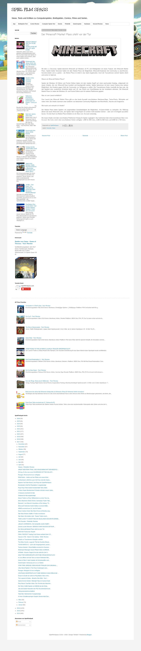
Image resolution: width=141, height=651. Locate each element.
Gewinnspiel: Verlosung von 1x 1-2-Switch (30, 563)
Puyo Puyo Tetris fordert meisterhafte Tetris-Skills (32, 488)
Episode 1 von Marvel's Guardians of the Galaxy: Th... (34, 503)
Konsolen (49, 128)
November (21, 447)
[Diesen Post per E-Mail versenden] (63, 125)
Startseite (85, 135)
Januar (20, 605)
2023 (18, 426)
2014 (18, 613)
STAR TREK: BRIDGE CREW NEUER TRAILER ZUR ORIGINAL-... (38, 565)
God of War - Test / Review (33, 338)
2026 (18, 418)
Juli (19, 457)
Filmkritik (67, 24)
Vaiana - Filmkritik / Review (26, 467)
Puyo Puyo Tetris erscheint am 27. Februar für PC (40, 402)
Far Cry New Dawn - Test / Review (36, 370)
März (20, 600)
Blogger (89, 635)
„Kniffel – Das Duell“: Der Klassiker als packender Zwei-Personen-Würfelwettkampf (31, 188)
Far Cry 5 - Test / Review (33, 316)
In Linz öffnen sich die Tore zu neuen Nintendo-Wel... (34, 557)
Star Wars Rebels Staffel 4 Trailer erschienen (31, 513)
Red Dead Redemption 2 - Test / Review (38, 359)
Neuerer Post (46, 135)
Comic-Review (34, 24)
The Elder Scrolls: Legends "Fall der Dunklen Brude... (34, 542)
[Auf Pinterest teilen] (72, 125)
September (21, 452)
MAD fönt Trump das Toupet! (26, 531)
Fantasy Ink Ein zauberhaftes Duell (31, 147)
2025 (18, 421)
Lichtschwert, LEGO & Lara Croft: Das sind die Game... (34, 480)
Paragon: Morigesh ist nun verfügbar (29, 570)
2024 (18, 423)
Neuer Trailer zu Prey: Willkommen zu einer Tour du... (34, 498)
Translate (29, 232)
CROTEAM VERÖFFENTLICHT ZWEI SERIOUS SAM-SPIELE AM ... (38, 573)
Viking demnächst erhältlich (26, 591)
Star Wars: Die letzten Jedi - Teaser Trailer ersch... (33, 516)
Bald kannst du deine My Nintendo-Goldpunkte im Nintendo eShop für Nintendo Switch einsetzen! (55, 392)
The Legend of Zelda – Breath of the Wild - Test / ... (33, 578)
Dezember (21, 444)
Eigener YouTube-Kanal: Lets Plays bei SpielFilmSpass (34, 482)
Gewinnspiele (77, 24)
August (20, 454)
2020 (18, 434)
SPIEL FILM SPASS (30, 9)
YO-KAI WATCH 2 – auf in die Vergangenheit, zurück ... (34, 544)
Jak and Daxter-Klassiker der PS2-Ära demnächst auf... (34, 588)
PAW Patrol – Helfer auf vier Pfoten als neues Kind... (33, 477)
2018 (18, 439)
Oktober (20, 449)
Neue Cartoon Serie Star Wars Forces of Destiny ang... (34, 511)
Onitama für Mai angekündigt (26, 495)
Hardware (87, 24)
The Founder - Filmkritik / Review (28, 521)
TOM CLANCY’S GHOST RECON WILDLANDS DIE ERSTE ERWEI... (38, 519)
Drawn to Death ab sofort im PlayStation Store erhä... (34, 576)
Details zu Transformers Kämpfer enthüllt (30, 539)
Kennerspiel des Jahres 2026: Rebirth (30, 132)
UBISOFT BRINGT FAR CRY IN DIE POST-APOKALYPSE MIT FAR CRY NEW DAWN (31, 46)
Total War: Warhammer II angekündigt (29, 594)
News (107, 24)
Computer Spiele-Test (48, 24)
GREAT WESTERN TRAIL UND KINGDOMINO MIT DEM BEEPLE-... (38, 469)
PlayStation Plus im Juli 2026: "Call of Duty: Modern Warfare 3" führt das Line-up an (31, 208)
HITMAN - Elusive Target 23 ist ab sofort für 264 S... (33, 552)
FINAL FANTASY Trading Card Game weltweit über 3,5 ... (35, 534)
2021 (18, 431)
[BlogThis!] (65, 125)
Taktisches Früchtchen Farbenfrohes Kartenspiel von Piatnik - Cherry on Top (31, 100)
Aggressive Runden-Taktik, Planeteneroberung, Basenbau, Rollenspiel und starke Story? (31, 167)
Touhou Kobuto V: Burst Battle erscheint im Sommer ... (34, 547)
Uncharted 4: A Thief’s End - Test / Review (38, 306)
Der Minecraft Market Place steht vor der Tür (31, 529)
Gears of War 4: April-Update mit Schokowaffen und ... (34, 560)
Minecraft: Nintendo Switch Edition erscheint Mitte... (33, 506)
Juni (19, 459)
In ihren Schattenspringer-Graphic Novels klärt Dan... (34, 596)
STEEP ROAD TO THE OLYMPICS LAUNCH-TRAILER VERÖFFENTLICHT (48, 349)
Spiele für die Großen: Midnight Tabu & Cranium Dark (34, 581)
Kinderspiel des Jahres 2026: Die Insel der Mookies (31, 63)
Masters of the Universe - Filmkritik (30, 79)
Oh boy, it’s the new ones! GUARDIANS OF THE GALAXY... (35, 472)
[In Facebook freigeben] (70, 125)
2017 (18, 442)
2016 (18, 608)
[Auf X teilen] (68, 125)
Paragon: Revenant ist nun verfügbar (29, 475)
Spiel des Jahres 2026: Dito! (31, 114)
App (14, 24)
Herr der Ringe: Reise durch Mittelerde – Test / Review (42, 381)
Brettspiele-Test (23, 24)
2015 (18, 610)
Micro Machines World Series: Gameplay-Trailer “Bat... (34, 501)
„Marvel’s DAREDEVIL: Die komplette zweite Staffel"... (34, 524)
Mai (19, 462)
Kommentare (21, 625)
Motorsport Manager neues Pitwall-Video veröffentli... (34, 550)
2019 (18, 436)
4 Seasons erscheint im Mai (26, 493)
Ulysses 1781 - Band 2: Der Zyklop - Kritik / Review (33, 537)
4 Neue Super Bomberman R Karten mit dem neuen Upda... (36, 490)
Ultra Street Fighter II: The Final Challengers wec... (33, 568)
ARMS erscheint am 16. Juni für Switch (29, 508)
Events (60, 24)
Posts (19, 621)
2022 (18, 429)
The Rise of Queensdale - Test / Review (37, 327)
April (19, 465)
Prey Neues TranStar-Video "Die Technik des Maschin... (34, 583)
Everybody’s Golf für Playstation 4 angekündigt (32, 485)
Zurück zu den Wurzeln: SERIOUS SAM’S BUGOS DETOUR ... (36, 526)
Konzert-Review (98, 24)
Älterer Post (124, 135)
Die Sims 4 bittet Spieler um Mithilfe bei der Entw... (33, 586)
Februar (20, 602)
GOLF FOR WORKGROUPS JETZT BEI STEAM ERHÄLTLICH (36, 555)
